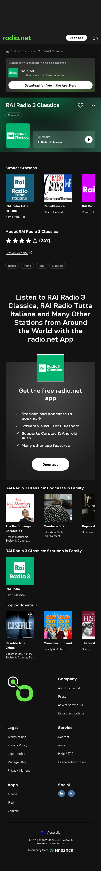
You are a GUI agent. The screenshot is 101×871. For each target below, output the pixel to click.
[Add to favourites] (80, 105)
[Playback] (89, 139)
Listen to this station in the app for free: (37, 63)
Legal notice (16, 754)
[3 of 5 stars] (22, 241)
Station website (17, 253)
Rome (27, 266)
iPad (11, 802)
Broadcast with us (71, 713)
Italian (12, 266)
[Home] (7, 51)
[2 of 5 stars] (15, 241)
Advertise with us (70, 705)
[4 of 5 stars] (28, 241)
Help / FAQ (66, 754)
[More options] (92, 105)
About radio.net (69, 688)
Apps (61, 745)
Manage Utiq (17, 762)
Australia (53, 832)
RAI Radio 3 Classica (49, 142)
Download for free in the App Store (51, 85)
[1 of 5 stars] (8, 241)
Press (62, 696)
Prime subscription (72, 762)
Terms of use (17, 737)
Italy (41, 266)
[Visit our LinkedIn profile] (61, 793)
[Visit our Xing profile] (71, 793)
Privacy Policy (17, 745)
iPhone (12, 794)
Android (13, 811)
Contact (63, 737)
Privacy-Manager (20, 770)
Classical (13, 115)
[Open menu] (95, 38)
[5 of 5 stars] (35, 241)
